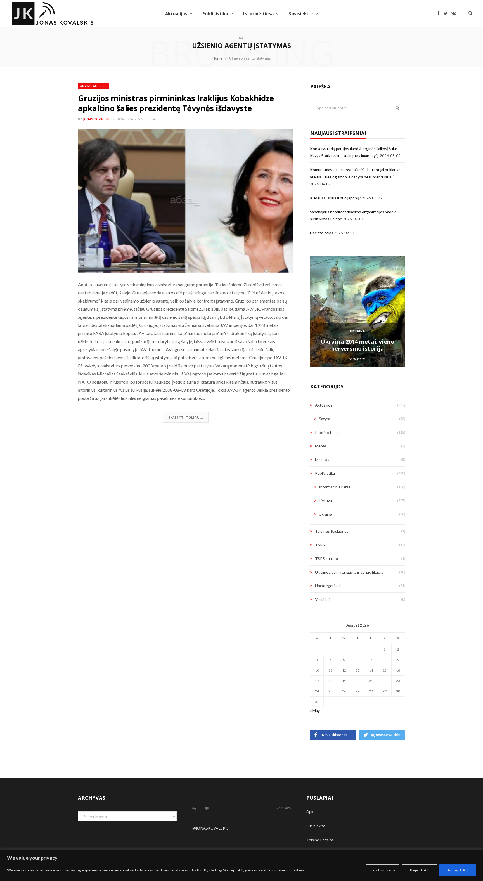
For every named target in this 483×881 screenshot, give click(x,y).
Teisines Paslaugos (332, 531)
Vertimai (322, 599)
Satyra (324, 418)
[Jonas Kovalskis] (53, 13)
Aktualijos (176, 13)
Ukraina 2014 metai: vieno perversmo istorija (357, 345)
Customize (380, 870)
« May (315, 710)
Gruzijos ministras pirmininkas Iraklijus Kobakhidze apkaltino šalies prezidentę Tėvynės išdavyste (176, 103)
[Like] (207, 808)
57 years (283, 808)
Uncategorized (93, 86)
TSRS (320, 544)
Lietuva (325, 500)
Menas (321, 445)
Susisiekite (301, 13)
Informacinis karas (335, 487)
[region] (241, 865)
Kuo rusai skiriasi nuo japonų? (335, 197)
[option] (357, 311)
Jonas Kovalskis (97, 119)
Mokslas (322, 459)
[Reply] (194, 808)
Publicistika (215, 13)
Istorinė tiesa (258, 13)
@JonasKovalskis (210, 828)
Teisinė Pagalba (320, 839)
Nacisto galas (321, 232)
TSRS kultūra (326, 558)
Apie (310, 811)
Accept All (458, 870)
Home (217, 58)
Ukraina (357, 331)
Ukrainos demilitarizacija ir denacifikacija (349, 572)
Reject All (419, 870)
